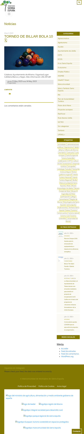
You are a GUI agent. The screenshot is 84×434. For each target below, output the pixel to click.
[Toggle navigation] (9, 14)
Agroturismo (62, 42)
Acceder (64, 348)
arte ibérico (62, 153)
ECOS (60, 59)
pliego (73, 197)
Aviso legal (61, 386)
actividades (62, 144)
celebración (62, 161)
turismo (74, 210)
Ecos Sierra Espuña (65, 63)
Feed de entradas (68, 351)
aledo (77, 147)
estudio (68, 169)
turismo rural (65, 216)
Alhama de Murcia (71, 150)
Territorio (61, 130)
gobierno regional (65, 174)
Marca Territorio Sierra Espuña (66, 89)
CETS (60, 55)
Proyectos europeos (65, 110)
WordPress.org (67, 356)
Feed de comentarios (70, 354)
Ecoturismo (62, 67)
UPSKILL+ (61, 135)
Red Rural (61, 114)
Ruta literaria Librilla (65, 118)
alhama (61, 150)
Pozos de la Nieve (64, 105)
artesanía (71, 153)
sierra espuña (71, 205)
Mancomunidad (64, 84)
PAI (59, 95)
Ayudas (60, 47)
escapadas (71, 166)
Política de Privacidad (27, 386)
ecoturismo (67, 164)
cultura (75, 161)
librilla (75, 180)
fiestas (74, 172)
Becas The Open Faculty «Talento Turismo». (69, 266)
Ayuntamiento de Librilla (67, 51)
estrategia (61, 169)
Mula (68, 186)
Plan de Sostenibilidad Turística (66, 100)
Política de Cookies (46, 386)
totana (68, 210)
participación (65, 197)
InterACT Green (63, 80)
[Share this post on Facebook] (5, 94)
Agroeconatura (63, 38)
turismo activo (62, 213)
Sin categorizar (63, 126)
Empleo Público (63, 72)
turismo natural (74, 213)
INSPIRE (61, 76)
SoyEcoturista (62, 207)
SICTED (61, 122)
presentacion (64, 199)
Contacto (76, 431)
